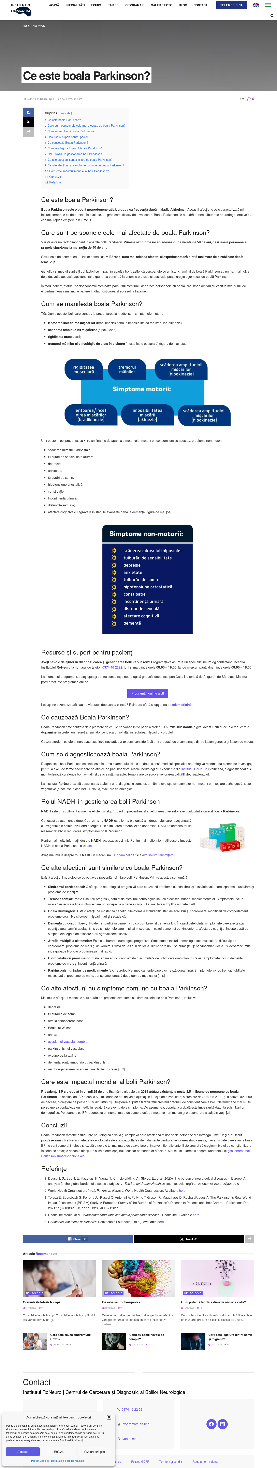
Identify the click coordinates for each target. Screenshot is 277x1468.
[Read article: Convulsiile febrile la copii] (59, 1278)
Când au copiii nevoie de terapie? (146, 1336)
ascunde (65, 113)
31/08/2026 (30, 1307)
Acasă (54, 5)
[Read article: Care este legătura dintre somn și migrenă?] (193, 1341)
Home (26, 25)
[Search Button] (272, 15)
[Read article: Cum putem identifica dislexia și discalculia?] (217, 1278)
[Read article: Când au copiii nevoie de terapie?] (114, 1341)
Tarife (113, 5)
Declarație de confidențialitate (67, 1460)
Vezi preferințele (94, 1451)
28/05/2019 (29, 99)
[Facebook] (211, 1424)
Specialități (75, 5)
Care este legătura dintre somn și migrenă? (230, 1336)
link (126, 840)
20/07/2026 (216, 1344)
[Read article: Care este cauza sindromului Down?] (35, 1341)
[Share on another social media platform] (28, 132)
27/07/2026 (137, 1344)
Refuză (58, 1451)
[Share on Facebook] (28, 112)
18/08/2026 (188, 1307)
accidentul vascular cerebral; (68, 1041)
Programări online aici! (147, 693)
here (182, 1190)
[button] (109, 1417)
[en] (255, 5)
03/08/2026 (58, 1344)
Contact (200, 5)
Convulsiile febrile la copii (41, 1302)
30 (227, 1344)
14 (200, 1307)
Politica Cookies (40, 1460)
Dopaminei (122, 855)
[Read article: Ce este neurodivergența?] (138, 1278)
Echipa (96, 5)
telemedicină (182, 704)
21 (148, 1344)
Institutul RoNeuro (194, 769)
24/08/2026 (109, 1307)
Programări (134, 5)
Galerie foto (161, 5)
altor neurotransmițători (158, 855)
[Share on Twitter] (28, 122)
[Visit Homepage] (21, 10)
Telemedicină (231, 5)
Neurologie (39, 25)
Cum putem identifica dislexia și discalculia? (213, 1302)
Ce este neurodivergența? (121, 1302)
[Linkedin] (223, 1424)
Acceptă (22, 1451)
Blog (183, 5)
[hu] (268, 5)
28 (69, 1344)
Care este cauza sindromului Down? (70, 1336)
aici (89, 845)
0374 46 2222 (112, 667)
